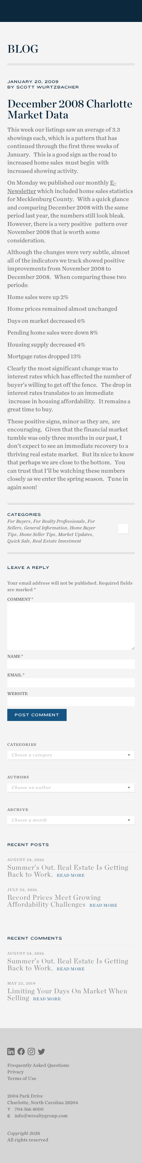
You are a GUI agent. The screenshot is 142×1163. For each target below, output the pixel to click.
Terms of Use (21, 1078)
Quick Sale (18, 541)
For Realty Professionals (59, 521)
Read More (71, 875)
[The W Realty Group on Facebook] (21, 1052)
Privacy (15, 1072)
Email (15, 674)
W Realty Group (33, 11)
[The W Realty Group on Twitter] (41, 1052)
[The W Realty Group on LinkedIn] (11, 1052)
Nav (129, 11)
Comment (20, 599)
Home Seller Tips (37, 534)
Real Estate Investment (56, 541)
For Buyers (19, 521)
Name (15, 656)
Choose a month (29, 820)
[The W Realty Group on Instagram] (31, 1052)
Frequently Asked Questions (38, 1065)
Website (17, 693)
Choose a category (32, 755)
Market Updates (75, 534)
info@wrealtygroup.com (41, 1115)
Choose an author (31, 787)
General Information (45, 527)
